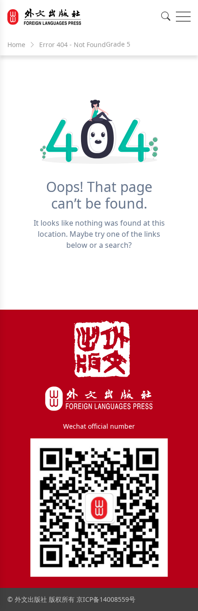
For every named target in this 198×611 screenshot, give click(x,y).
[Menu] (183, 16)
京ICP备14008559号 (105, 599)
